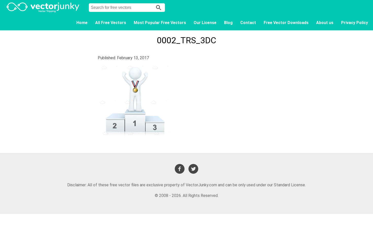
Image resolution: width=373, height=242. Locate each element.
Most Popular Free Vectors (160, 22)
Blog (228, 22)
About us (324, 22)
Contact (248, 22)
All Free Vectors (110, 22)
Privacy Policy (354, 22)
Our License (205, 22)
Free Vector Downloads (286, 22)
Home (82, 22)
